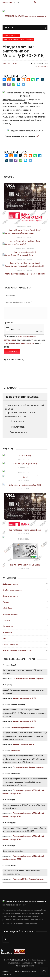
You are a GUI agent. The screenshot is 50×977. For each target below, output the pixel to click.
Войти (18, 2)
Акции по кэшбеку (10, 614)
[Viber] (9, 84)
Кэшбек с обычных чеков (23, 744)
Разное (6, 602)
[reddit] (29, 79)
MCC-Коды (7, 608)
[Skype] (19, 84)
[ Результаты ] (17, 427)
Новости (6, 620)
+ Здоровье (7, 632)
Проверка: (8, 322)
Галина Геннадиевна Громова (23, 727)
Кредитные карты (10, 596)
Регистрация (7, 2)
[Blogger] (24, 79)
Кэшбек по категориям (12, 590)
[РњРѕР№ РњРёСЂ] (14, 79)
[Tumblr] (5, 84)
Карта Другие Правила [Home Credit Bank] (25, 274)
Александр (15, 750)
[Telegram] (24, 84)
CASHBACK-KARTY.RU (18, 960)
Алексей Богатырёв (10, 63)
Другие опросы (18, 432)
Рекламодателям (29, 971)
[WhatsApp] (14, 84)
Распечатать (42, 66)
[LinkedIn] (38, 79)
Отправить (12, 351)
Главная (6, 971)
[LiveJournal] (43, 79)
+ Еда (5, 638)
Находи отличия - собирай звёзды (18, 39)
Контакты (7, 974)
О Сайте (15, 971)
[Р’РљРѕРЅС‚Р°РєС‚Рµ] (5, 79)
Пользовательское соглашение (20, 963)
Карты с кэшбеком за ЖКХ (24, 698)
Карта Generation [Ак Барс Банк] (25, 241)
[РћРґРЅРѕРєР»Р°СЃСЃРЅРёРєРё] (9, 79)
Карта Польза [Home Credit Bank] (25, 230)
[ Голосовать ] (17, 421)
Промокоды (8, 626)
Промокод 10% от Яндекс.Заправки (28, 678)
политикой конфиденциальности (19, 343)
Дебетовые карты (10, 584)
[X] (19, 79)
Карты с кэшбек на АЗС (25, 252)
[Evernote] (33, 79)
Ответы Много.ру (11, 35)
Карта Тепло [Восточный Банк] (25, 263)
